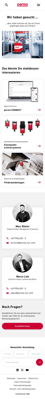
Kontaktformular (22, 326)
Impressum (21, 378)
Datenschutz (33, 378)
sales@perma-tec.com (21, 292)
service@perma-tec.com (22, 242)
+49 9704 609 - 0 (18, 238)
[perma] (22, 4)
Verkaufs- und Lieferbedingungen (23, 389)
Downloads (11, 378)
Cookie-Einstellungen (22, 382)
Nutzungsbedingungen (22, 385)
